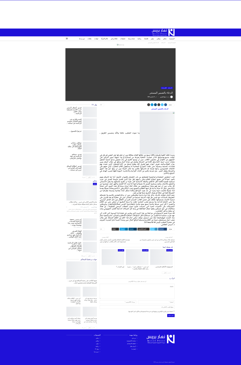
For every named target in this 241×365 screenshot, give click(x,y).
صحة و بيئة (131, 38)
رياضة (139, 38)
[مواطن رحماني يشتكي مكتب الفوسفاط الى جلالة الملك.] (90, 146)
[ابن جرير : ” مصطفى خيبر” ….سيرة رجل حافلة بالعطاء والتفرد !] (137, 257)
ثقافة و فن (114, 38)
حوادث (96, 38)
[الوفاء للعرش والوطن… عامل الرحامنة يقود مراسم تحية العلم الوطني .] (90, 235)
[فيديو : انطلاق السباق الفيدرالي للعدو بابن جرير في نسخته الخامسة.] (90, 170)
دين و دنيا (82, 38)
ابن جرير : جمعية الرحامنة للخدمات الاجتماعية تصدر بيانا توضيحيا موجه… (75, 222)
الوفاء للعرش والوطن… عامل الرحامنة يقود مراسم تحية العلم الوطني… (74, 234)
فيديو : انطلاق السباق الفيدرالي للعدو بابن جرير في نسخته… (74, 168)
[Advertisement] (120, 14)
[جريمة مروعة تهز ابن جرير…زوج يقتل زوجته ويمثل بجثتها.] (90, 292)
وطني (158, 38)
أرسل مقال (133, 346)
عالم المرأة (104, 38)
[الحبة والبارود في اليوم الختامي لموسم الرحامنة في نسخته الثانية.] (90, 123)
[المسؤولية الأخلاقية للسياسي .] (161, 257)
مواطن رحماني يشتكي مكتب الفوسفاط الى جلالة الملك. (75, 145)
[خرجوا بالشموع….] (90, 135)
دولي (152, 38)
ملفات (90, 38)
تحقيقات (122, 38)
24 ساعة (170, 88)
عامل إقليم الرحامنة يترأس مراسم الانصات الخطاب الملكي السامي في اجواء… (75, 246)
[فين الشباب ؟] (113, 257)
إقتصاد (146, 38)
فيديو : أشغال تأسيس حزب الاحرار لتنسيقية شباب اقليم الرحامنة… (74, 110)
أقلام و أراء (164, 88)
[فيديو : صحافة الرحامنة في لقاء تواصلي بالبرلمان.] (90, 158)
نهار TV (97, 349)
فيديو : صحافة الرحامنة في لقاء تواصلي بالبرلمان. (75, 156)
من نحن (134, 338)
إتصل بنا (134, 349)
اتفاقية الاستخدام (131, 343)
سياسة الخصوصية (131, 341)
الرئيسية (171, 38)
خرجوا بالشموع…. (75, 131)
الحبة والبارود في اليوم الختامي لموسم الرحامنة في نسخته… (74, 121)
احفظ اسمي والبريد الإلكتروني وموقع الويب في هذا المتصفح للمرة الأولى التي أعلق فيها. (150, 311)
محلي (165, 38)
